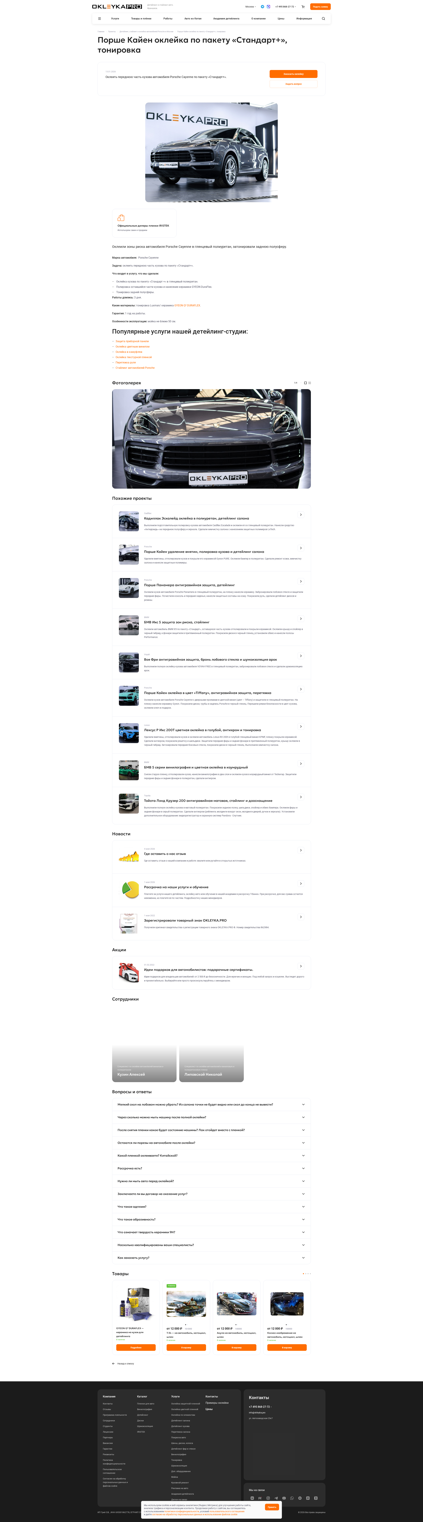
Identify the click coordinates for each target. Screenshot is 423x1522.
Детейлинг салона (180, 1420)
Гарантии (107, 1449)
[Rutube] (260, 1498)
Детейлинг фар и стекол (183, 1449)
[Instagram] (268, 1498)
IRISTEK (141, 1432)
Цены (209, 1409)
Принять (272, 1507)
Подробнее (136, 1347)
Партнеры (108, 1437)
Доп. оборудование (181, 1471)
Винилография (144, 1409)
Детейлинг (142, 1415)
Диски (140, 1420)
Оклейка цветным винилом (133, 346)
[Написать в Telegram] (262, 6)
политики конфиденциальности (181, 1511)
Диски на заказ (179, 1499)
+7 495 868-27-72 (284, 6)
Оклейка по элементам (183, 1415)
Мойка (174, 1477)
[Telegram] (276, 1498)
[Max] (308, 1498)
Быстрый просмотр (136, 1315)
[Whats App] (292, 1498)
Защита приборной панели (132, 341)
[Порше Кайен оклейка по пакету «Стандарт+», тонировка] (211, 152)
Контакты (108, 1403)
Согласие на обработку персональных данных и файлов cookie (115, 1482)
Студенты (108, 1426)
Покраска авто (178, 1437)
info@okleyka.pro (257, 1412)
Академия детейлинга (182, 1494)
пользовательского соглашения (227, 1511)
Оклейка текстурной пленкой (134, 357)
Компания (109, 1396)
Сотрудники (109, 1420)
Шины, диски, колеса (182, 1443)
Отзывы (107, 1409)
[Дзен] (300, 1498)
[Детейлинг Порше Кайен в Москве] (211, 439)
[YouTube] (284, 1498)
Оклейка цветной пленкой (184, 1409)
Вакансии (108, 1443)
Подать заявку (320, 6)
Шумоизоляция (145, 1426)
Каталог (142, 1396)
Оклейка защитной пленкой (185, 1403)
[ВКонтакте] (252, 1498)
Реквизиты (108, 1454)
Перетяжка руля (126, 362)
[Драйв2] (316, 1498)
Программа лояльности (115, 1415)
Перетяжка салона (180, 1432)
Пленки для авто (145, 1403)
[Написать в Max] (268, 6)
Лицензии (108, 1432)
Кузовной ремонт (180, 1482)
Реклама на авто (179, 1488)
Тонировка (176, 1460)
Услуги (175, 1396)
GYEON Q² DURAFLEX (187, 305)
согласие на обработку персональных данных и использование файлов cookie (194, 1514)
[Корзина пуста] (303, 7)
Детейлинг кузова (180, 1426)
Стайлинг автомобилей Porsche (135, 367)
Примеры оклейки (217, 1402)
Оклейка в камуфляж (129, 351)
